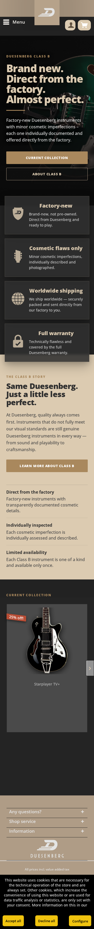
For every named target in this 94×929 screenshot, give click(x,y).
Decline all (46, 921)
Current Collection (47, 157)
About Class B (47, 174)
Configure (80, 921)
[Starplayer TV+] (47, 641)
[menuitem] (14, 22)
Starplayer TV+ (47, 684)
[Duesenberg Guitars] (47, 848)
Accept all (13, 921)
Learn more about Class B (47, 465)
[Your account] (70, 25)
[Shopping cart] (84, 25)
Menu (19, 22)
